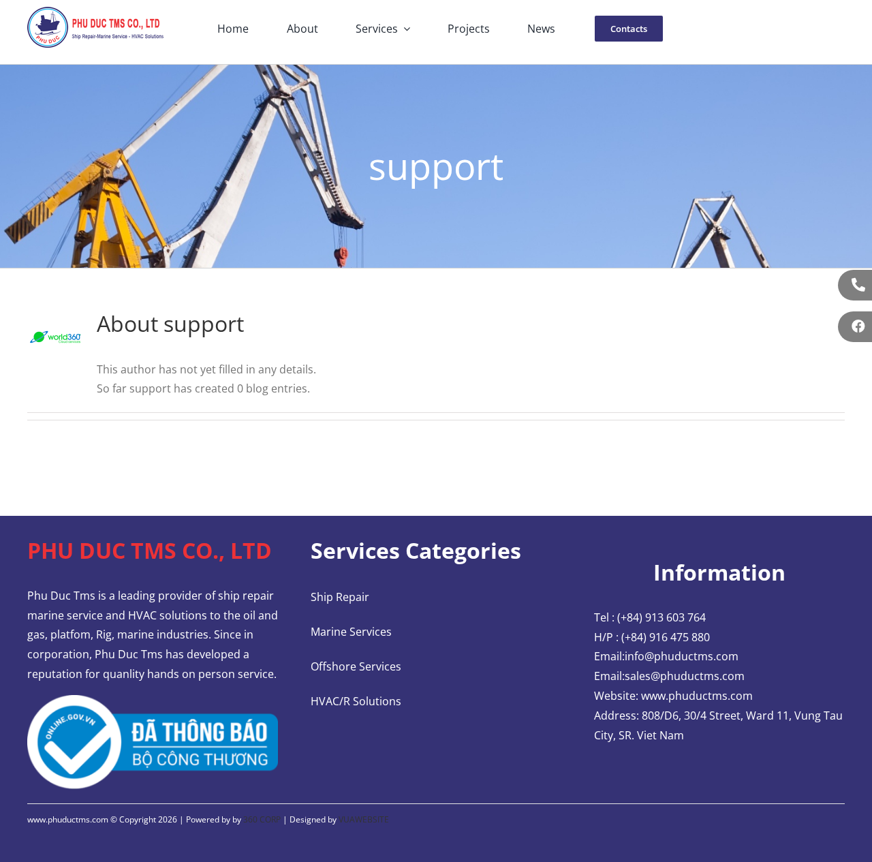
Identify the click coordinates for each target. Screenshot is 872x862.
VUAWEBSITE (364, 819)
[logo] (95, 12)
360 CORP (262, 819)
